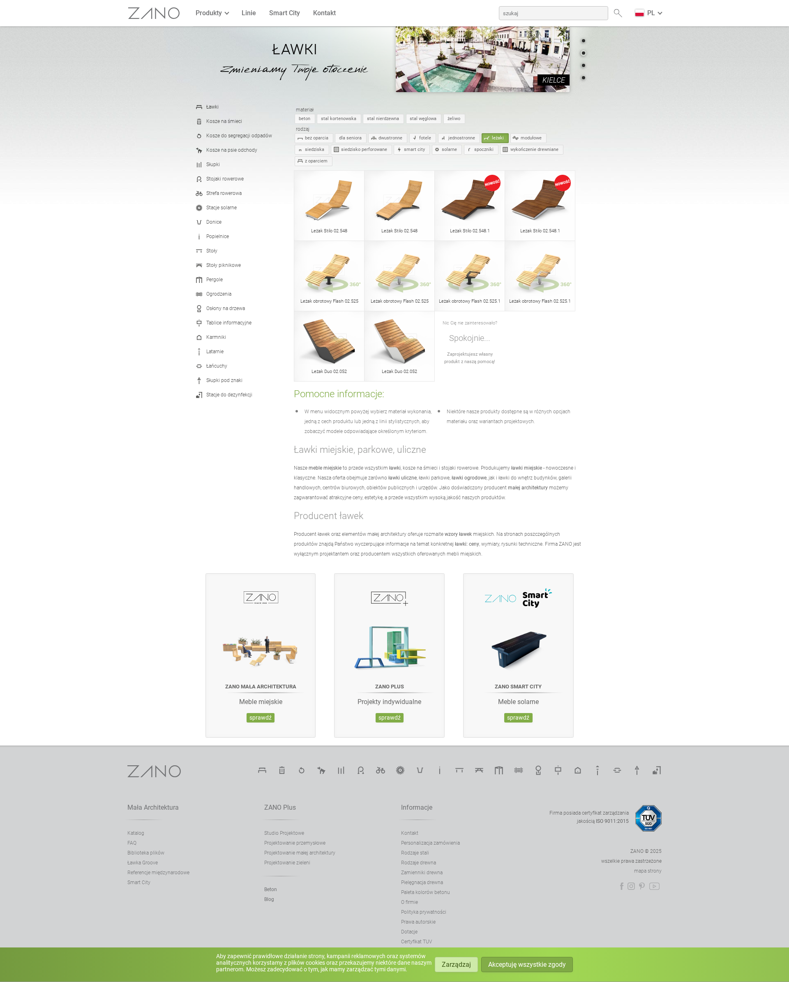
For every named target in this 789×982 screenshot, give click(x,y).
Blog (269, 899)
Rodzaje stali (415, 853)
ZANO (154, 13)
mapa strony (648, 871)
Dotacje (409, 932)
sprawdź (260, 717)
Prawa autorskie (418, 922)
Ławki (212, 107)
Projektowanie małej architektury (299, 853)
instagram (631, 886)
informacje (416, 807)
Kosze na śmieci (224, 121)
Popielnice (217, 236)
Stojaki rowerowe (225, 179)
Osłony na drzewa (225, 308)
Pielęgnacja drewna (422, 882)
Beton (270, 889)
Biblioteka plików (145, 853)
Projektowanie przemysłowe (294, 843)
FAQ (131, 843)
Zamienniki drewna (422, 872)
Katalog (135, 833)
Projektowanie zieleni (287, 863)
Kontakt (324, 13)
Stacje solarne (221, 208)
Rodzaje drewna (418, 863)
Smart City (284, 13)
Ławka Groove (142, 863)
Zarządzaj (456, 964)
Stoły (211, 251)
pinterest (642, 886)
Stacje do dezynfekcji (229, 395)
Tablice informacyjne (228, 323)
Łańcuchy (216, 366)
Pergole (214, 280)
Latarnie (215, 351)
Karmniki (216, 337)
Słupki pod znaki (224, 380)
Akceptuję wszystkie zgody (527, 964)
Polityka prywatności (423, 912)
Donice (213, 222)
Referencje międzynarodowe (158, 872)
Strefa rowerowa (224, 193)
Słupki (213, 164)
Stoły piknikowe (223, 265)
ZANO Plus (280, 807)
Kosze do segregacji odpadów (239, 136)
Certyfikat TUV (416, 942)
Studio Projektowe (284, 833)
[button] (583, 41)
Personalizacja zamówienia (430, 843)
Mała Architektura (153, 807)
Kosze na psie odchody (231, 150)
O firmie (409, 902)
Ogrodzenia (218, 294)
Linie (249, 13)
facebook (621, 886)
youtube (654, 886)
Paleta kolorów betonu (425, 892)
